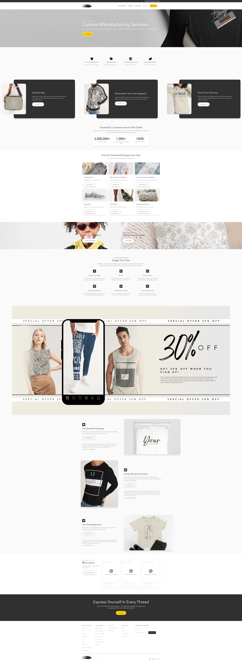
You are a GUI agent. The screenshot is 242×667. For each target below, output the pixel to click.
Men (83, 630)
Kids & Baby (85, 636)
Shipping (97, 644)
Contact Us (124, 636)
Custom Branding (99, 630)
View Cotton (89, 184)
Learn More (37, 104)
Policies (123, 630)
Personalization (98, 639)
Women (84, 633)
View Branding (88, 437)
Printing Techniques (99, 642)
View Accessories (143, 211)
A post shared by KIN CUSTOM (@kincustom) (112, 586)
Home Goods (85, 650)
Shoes (83, 639)
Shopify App (98, 628)
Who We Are (112, 630)
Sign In (146, 5)
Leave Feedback (125, 633)
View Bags (115, 211)
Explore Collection (89, 240)
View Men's (115, 184)
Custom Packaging (86, 647)
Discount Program (99, 633)
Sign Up (154, 5)
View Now (127, 240)
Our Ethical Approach (114, 628)
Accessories (85, 644)
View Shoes (88, 211)
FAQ (123, 628)
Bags (83, 642)
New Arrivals (85, 628)
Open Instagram (88, 572)
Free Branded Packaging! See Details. (152, 1)
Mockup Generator (99, 636)
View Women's (142, 184)
